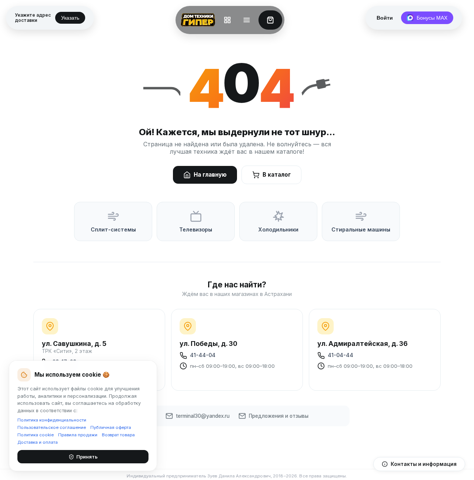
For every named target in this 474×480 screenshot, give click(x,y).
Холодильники (278, 229)
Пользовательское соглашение (51, 427)
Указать (70, 18)
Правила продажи (77, 434)
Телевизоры (195, 229)
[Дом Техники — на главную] (197, 20)
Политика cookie (35, 434)
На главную (210, 174)
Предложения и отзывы (278, 416)
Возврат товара (118, 434)
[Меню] (247, 20)
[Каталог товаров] (227, 20)
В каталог (277, 174)
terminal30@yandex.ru (203, 416)
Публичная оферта (110, 427)
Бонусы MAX (432, 18)
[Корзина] (270, 20)
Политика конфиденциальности (51, 420)
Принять (87, 457)
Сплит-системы (113, 229)
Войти (385, 18)
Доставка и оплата (37, 442)
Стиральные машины (360, 229)
